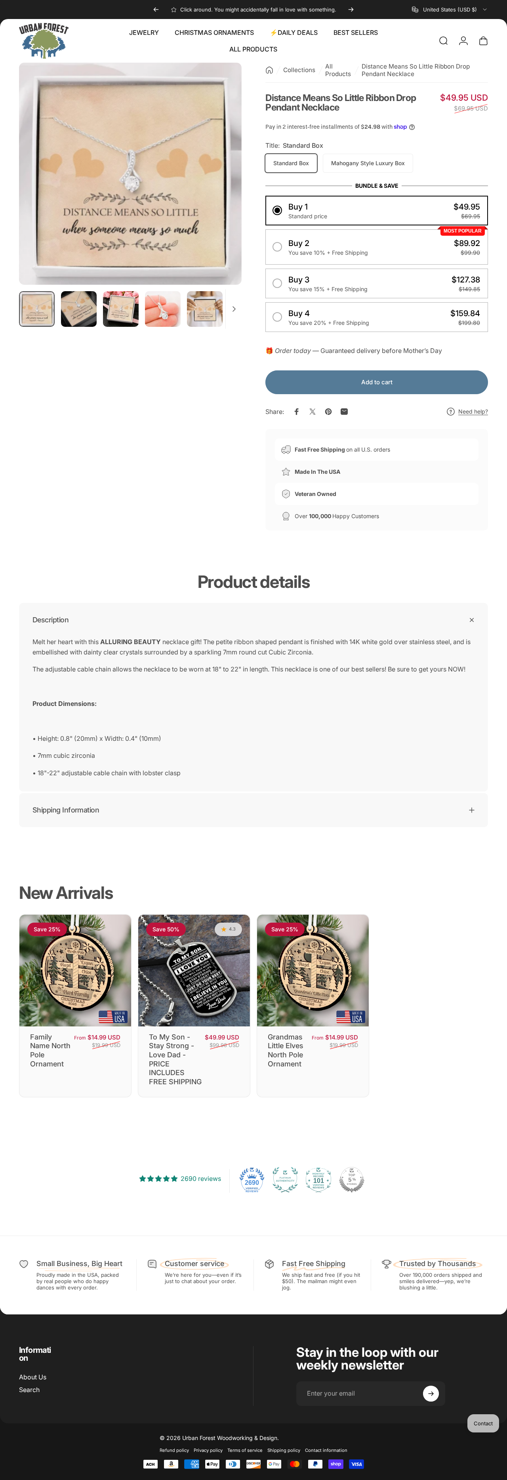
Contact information (326, 1450)
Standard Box (291, 163)
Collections (299, 70)
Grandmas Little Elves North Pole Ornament (285, 1050)
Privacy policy (208, 1450)
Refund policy (174, 1450)
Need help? (473, 411)
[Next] (351, 9)
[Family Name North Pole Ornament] (75, 970)
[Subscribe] (431, 1394)
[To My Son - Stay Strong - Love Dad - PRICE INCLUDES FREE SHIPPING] (194, 970)
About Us (32, 1377)
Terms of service (245, 1450)
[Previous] (156, 9)
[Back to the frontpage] (269, 70)
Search (29, 1390)
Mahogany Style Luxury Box (368, 163)
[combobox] (450, 9)
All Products (338, 70)
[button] (376, 210)
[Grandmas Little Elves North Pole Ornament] (313, 970)
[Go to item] (37, 309)
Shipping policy (283, 1450)
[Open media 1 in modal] (130, 174)
